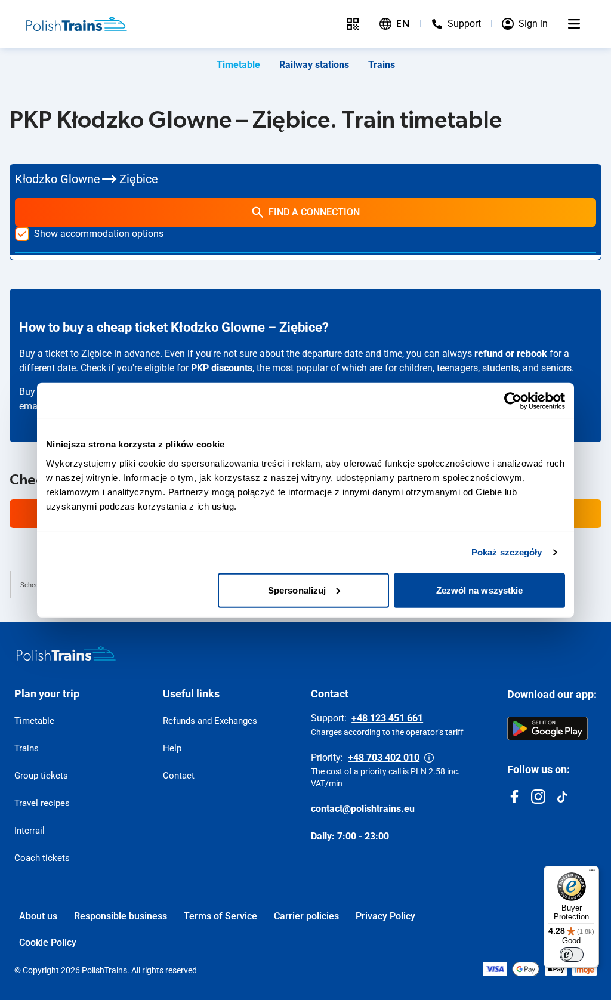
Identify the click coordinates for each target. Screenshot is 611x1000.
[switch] (572, 954)
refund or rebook (510, 353)
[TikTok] (562, 796)
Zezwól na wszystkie (479, 590)
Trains (381, 64)
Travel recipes (42, 803)
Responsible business (120, 916)
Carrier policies (306, 916)
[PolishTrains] (66, 653)
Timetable (238, 64)
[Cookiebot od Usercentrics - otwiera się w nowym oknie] (513, 401)
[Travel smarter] (353, 24)
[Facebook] (514, 796)
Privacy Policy (385, 916)
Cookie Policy (47, 942)
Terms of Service (220, 916)
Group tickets (41, 775)
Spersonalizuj (297, 590)
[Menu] (574, 24)
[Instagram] (538, 796)
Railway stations (314, 64)
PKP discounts (221, 368)
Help (172, 748)
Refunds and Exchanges (210, 720)
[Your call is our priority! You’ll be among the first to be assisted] (429, 758)
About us (38, 916)
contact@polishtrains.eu (363, 808)
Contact (179, 775)
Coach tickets (42, 858)
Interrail (29, 830)
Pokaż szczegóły (506, 552)
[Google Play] (547, 728)
